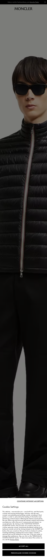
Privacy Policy (14, 539)
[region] (23, 528)
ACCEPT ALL (23, 546)
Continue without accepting (30, 501)
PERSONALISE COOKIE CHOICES (23, 553)
